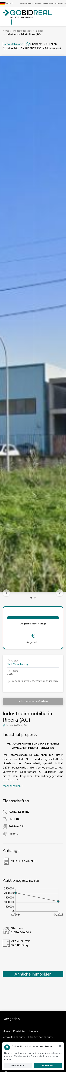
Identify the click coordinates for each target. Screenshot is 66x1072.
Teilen (53, 44)
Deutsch (9, 3)
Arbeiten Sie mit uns (40, 1037)
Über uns (33, 1031)
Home (6, 1031)
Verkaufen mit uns (14, 1037)
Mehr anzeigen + (13, 786)
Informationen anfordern (33, 701)
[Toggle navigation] (7, 22)
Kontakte (19, 1031)
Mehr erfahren (18, 1065)
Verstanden (47, 1065)
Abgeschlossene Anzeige (33, 623)
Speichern (36, 44)
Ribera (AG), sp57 (16, 725)
